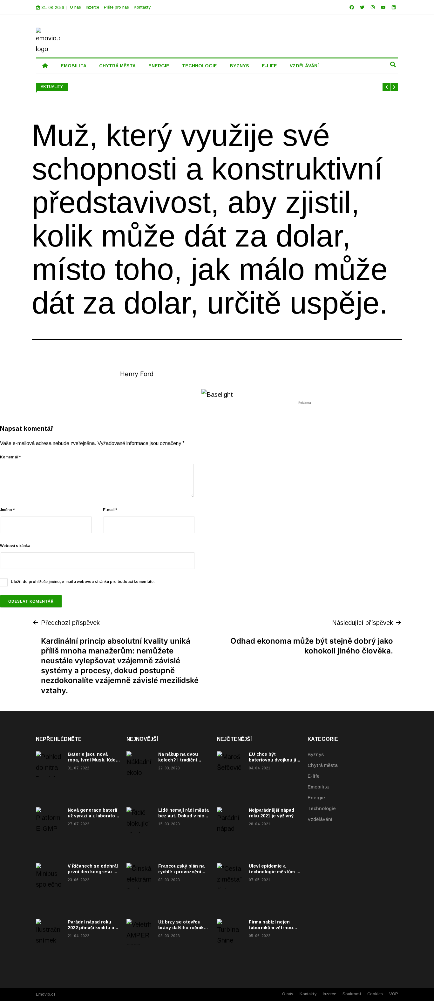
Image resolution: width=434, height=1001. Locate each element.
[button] (393, 64)
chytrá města (117, 65)
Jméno (7, 510)
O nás (75, 7)
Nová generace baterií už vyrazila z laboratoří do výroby (93, 816)
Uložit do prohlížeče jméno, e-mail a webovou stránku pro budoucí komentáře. (82, 581)
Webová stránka (15, 546)
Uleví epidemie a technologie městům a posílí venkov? (274, 871)
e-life (269, 65)
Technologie (322, 808)
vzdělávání (304, 65)
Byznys (316, 754)
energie (158, 65)
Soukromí (351, 993)
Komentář (10, 457)
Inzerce (92, 7)
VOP (393, 993)
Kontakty (142, 7)
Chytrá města (323, 765)
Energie (316, 797)
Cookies (375, 993)
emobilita (73, 65)
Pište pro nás (116, 7)
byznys (239, 65)
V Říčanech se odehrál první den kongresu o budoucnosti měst (93, 871)
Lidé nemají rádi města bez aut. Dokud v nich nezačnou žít (183, 816)
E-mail (110, 510)
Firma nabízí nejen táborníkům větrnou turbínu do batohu (271, 927)
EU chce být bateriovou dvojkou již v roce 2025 (273, 760)
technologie (199, 65)
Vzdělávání (320, 819)
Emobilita (318, 786)
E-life (314, 776)
